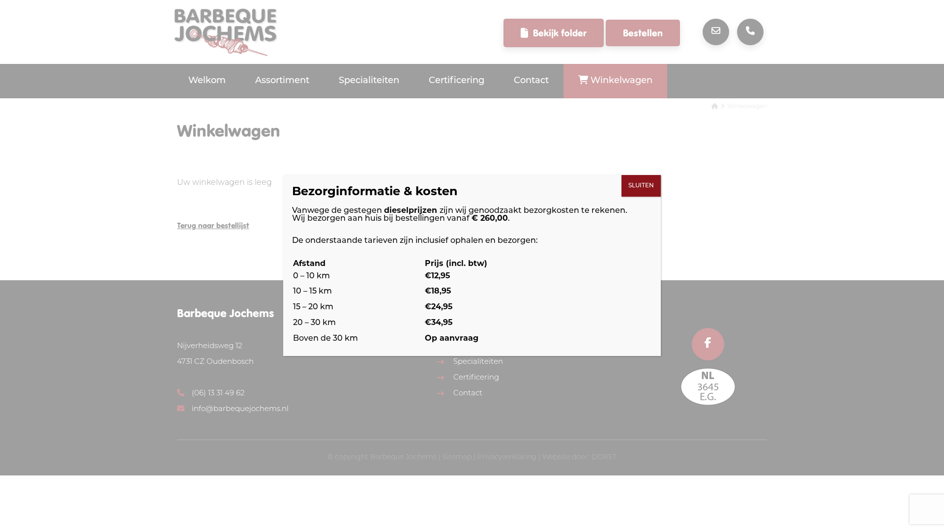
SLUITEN (641, 186)
